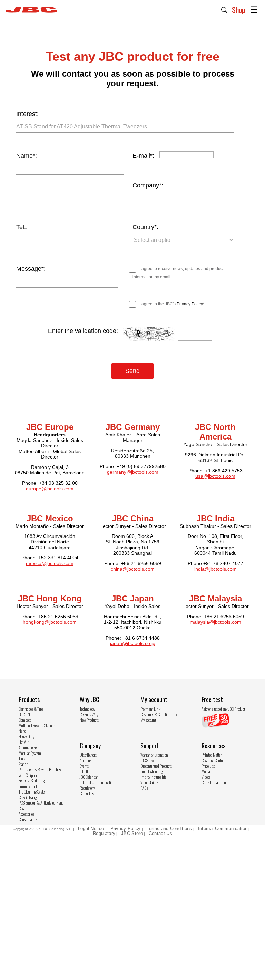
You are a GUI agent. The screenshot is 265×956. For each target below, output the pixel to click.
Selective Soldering (32, 780)
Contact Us (160, 833)
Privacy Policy (190, 304)
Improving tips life (153, 777)
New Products (89, 720)
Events (84, 766)
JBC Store (132, 833)
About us (85, 760)
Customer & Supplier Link (158, 714)
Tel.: (22, 227)
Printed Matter (212, 755)
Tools (22, 758)
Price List (208, 766)
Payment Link (150, 709)
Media (206, 771)
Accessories (26, 814)
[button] (224, 9)
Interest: (27, 113)
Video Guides (149, 782)
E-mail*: (143, 155)
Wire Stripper (28, 775)
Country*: (145, 227)
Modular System (30, 753)
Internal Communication (97, 782)
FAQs (144, 788)
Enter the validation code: (83, 330)
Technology (87, 709)
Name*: (26, 155)
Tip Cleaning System (33, 792)
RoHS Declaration (214, 782)
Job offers (86, 771)
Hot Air (24, 742)
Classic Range (28, 797)
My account (148, 720)
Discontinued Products (156, 766)
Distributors (88, 755)
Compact (25, 720)
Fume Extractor (29, 786)
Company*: (147, 185)
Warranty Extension (154, 755)
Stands (23, 764)
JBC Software (149, 760)
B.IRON (24, 714)
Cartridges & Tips (31, 709)
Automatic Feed (29, 747)
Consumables (28, 819)
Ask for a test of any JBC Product (223, 709)
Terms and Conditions (169, 828)
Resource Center (213, 760)
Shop (238, 9)
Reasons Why (89, 714)
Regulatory (87, 788)
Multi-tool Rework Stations (37, 725)
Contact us (87, 793)
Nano (22, 731)
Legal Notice (92, 828)
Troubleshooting (151, 771)
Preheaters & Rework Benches (40, 769)
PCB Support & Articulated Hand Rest (41, 805)
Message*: (31, 268)
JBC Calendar (89, 777)
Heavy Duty (27, 736)
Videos (206, 777)
